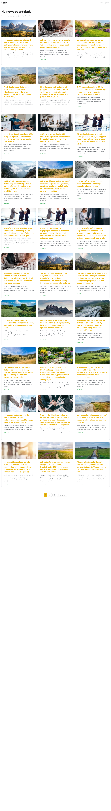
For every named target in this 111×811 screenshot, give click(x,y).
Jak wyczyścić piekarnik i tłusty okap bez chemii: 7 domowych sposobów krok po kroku (90, 183)
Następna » (62, 495)
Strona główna (105, 3)
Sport (4, 2)
